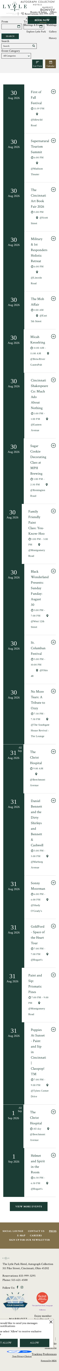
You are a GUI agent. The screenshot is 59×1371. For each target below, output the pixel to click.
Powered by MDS (49, 1360)
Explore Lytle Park (36, 31)
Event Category (10, 51)
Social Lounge (13, 1231)
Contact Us (36, 1231)
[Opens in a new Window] (38, 4)
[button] (34, 46)
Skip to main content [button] (15, 2)
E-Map (21, 1235)
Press (53, 1231)
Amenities (31, 18)
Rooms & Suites (38, 12)
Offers (53, 12)
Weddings (51, 25)
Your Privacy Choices (22, 1356)
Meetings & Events (33, 25)
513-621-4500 (19, 1280)
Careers (36, 1235)
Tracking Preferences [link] (44, 1354)
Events (43, 18)
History (53, 38)
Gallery (53, 31)
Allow (34, 1342)
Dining (53, 18)
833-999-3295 (27, 1276)
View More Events (28, 1206)
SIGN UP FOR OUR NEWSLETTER (29, 1239)
